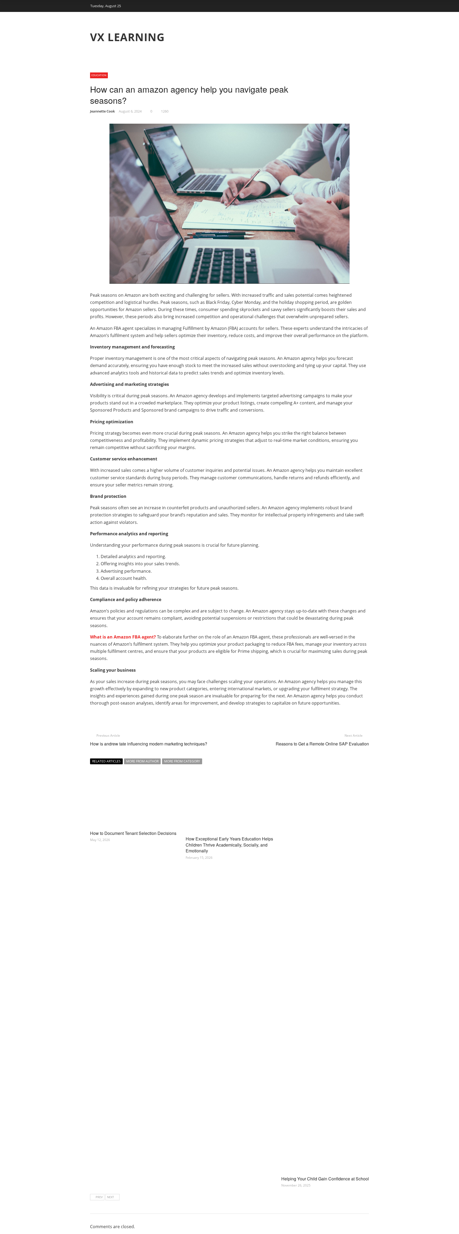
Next (110, 1197)
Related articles (106, 761)
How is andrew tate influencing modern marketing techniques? (148, 744)
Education (99, 75)
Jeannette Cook (102, 111)
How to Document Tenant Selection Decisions (133, 833)
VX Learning (127, 37)
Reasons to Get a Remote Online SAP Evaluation (322, 744)
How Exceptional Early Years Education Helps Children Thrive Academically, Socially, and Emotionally (229, 845)
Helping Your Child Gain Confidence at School (325, 1179)
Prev (99, 1197)
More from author (142, 761)
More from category (182, 761)
